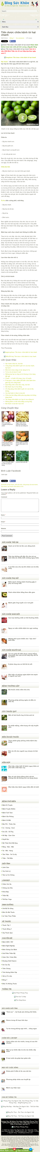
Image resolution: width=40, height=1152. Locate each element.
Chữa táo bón (5, 167)
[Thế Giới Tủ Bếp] (20, 996)
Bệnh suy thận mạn (13, 1088)
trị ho (21, 486)
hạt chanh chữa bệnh (13, 486)
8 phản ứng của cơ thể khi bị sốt (20, 664)
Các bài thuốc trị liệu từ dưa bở (15, 393)
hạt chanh (4, 486)
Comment (4, 497)
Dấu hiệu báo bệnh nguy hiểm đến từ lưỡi (23, 787)
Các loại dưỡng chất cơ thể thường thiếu (23, 618)
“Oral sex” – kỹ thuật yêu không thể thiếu (21, 1012)
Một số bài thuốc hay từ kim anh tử (21, 715)
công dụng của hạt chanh (30, 484)
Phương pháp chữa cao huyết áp (18, 1079)
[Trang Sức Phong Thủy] (20, 352)
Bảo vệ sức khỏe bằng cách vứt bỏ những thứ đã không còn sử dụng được (23, 777)
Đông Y (12, 38)
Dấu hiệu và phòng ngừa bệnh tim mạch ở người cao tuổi (23, 675)
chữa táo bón (18, 484)
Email (3, 522)
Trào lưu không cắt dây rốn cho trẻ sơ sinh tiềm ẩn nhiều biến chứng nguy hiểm (23, 557)
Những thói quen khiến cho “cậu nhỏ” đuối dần (22, 639)
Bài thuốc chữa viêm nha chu (19, 689)
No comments (20, 38)
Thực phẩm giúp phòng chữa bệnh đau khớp (22, 741)
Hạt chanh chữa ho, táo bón (14, 363)
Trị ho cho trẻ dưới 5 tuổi (13, 372)
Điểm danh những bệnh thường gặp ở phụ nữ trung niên (22, 582)
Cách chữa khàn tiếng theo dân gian (21, 592)
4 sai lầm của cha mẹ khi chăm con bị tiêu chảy (23, 567)
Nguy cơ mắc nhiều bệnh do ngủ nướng (23, 628)
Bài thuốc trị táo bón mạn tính (14, 403)
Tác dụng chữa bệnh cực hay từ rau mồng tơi (19, 399)
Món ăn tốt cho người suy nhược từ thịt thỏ (23, 751)
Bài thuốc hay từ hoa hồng (13, 387)
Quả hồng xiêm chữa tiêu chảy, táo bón (17, 384)
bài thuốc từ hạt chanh (7, 484)
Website (3, 528)
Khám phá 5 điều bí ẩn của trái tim (18, 1071)
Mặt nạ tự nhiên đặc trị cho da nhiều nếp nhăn (21, 1050)
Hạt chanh (4, 61)
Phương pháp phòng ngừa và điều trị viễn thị (22, 700)
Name (3, 515)
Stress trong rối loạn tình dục (17, 1020)
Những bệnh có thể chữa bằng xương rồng (18, 401)
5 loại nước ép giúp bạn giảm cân (18, 1058)
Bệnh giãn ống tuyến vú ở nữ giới (20, 603)
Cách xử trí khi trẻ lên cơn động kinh (21, 546)
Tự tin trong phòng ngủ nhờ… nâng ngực (21, 1028)
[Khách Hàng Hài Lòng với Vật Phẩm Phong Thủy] (20, 993)
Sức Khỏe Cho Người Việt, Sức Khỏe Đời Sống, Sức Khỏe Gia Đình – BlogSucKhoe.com (19, 1130)
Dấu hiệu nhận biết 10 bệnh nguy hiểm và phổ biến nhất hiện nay (23, 766)
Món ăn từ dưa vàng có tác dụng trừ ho (17, 370)
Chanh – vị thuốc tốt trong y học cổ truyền (18, 378)
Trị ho (3, 200)
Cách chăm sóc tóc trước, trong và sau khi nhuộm (21, 1042)
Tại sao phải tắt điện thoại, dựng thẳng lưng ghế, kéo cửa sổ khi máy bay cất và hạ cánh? (23, 655)
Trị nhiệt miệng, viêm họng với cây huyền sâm (23, 726)
